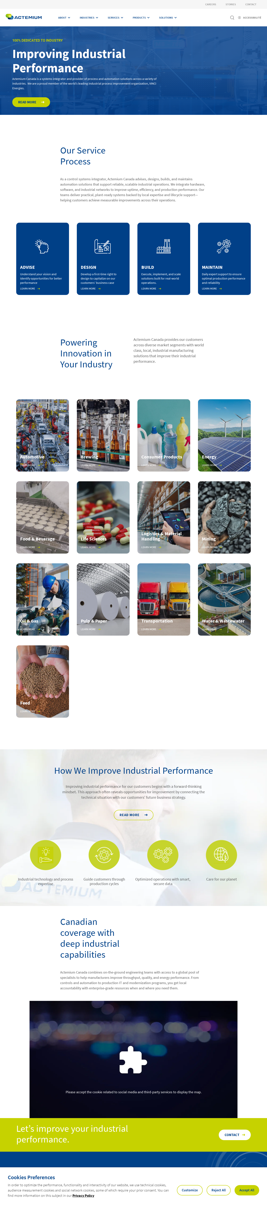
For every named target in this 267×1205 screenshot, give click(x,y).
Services (113, 17)
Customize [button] (190, 1190)
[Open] (103, 681)
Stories (231, 4)
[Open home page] (23, 17)
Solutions (166, 17)
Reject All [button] (218, 1190)
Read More (27, 102)
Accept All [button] (246, 1190)
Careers (210, 4)
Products (139, 17)
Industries (87, 17)
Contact (250, 4)
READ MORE (130, 815)
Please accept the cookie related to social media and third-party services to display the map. (134, 1092)
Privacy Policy (83, 1195)
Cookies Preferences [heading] (31, 1177)
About (62, 17)
